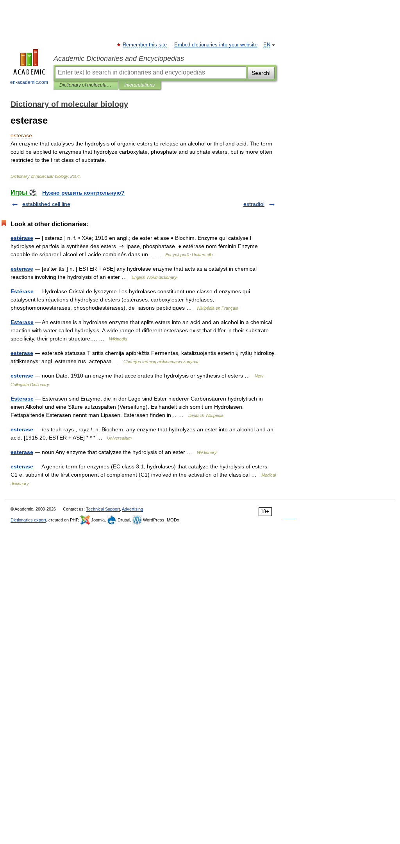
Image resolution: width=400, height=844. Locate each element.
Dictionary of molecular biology (85, 85)
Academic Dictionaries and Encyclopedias (119, 58)
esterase (22, 269)
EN (266, 45)
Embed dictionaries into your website (215, 45)
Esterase (22, 322)
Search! (261, 73)
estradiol (253, 204)
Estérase (22, 291)
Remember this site (145, 45)
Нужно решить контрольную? (83, 193)
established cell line (46, 204)
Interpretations (139, 85)
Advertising (132, 509)
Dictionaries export (28, 520)
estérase (22, 238)
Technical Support (103, 509)
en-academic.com (29, 82)
